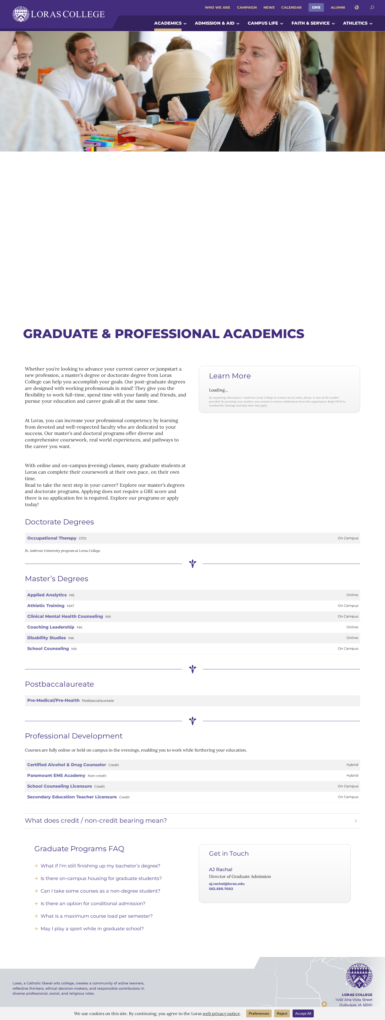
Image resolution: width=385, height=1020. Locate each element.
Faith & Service (311, 23)
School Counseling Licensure (59, 786)
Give (316, 7)
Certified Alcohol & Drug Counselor (66, 764)
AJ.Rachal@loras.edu (227, 884)
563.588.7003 (221, 889)
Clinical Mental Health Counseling (65, 616)
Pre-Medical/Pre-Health (53, 700)
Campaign (247, 7)
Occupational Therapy (51, 538)
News (268, 7)
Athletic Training (45, 605)
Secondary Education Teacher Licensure (72, 796)
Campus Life (263, 23)
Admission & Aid (214, 23)
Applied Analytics (47, 594)
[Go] (372, 7)
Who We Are (217, 7)
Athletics (355, 23)
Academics (168, 23)
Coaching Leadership (50, 627)
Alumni (338, 7)
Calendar (291, 7)
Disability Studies (46, 637)
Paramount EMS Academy (56, 775)
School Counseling (48, 648)
